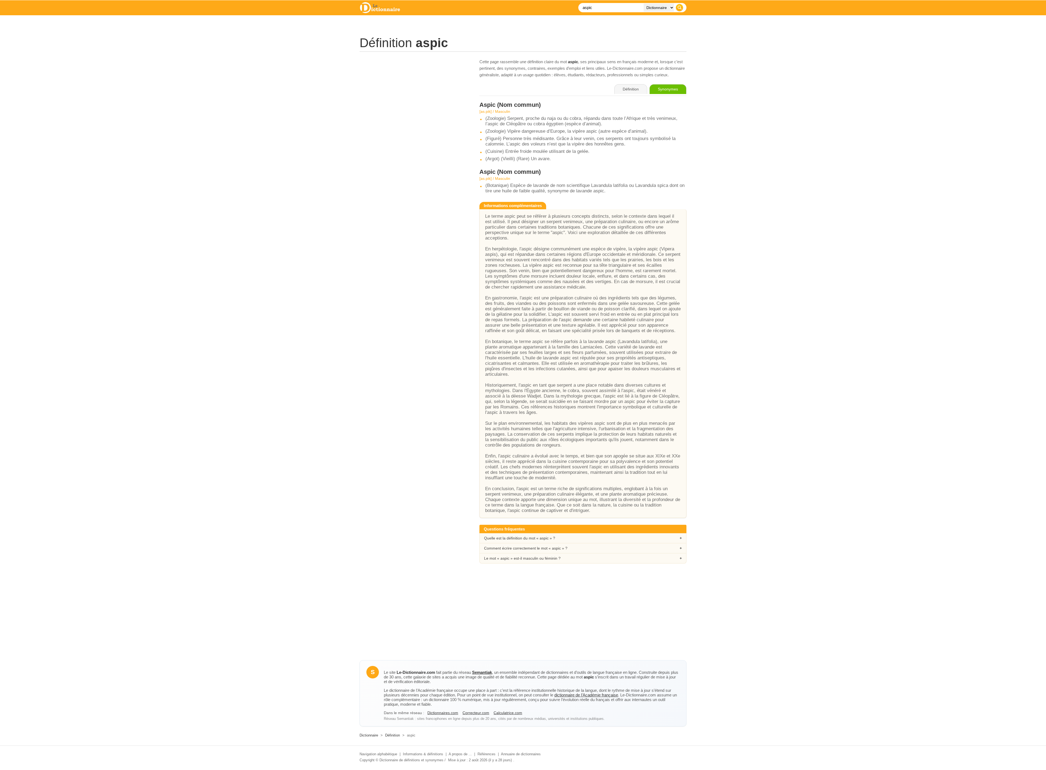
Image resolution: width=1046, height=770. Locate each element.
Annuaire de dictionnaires (521, 754)
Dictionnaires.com (442, 713)
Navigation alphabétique (378, 754)
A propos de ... (460, 754)
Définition (392, 735)
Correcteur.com (476, 713)
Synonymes (668, 89)
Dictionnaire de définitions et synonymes (411, 760)
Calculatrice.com (508, 713)
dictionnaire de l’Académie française (586, 695)
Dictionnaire (369, 735)
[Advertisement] (414, 97)
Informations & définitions (423, 754)
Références (486, 754)
